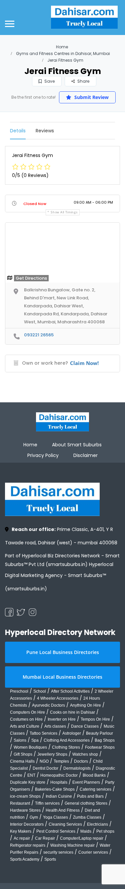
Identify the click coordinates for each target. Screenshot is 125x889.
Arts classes (55, 726)
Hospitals (58, 782)
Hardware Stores (25, 810)
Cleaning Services (65, 824)
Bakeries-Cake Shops (55, 789)
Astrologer (71, 733)
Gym (34, 817)
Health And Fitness (63, 810)
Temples (61, 761)
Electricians (97, 824)
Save (49, 81)
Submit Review (91, 97)
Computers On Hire (27, 712)
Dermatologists (77, 768)
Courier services (93, 852)
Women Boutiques (30, 747)
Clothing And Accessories (67, 740)
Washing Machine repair (72, 845)
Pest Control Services (55, 831)
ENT (31, 775)
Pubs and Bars (90, 796)
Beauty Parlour (99, 733)
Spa (35, 740)
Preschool (19, 691)
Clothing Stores (66, 747)
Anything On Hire (85, 705)
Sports (50, 859)
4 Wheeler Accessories (57, 698)
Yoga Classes (55, 817)
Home (62, 47)
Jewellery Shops (52, 754)
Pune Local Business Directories (62, 652)
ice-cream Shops (25, 796)
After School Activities (70, 691)
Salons (20, 740)
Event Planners (86, 782)
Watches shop (85, 754)
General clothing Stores (86, 803)
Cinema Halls (22, 761)
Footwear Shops (100, 747)
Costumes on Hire (26, 719)
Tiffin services (47, 803)
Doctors (81, 761)
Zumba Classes (87, 817)
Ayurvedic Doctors (48, 705)
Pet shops (105, 831)
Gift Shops (23, 754)
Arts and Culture (24, 726)
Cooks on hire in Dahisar (72, 712)
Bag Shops (105, 740)
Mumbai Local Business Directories (62, 677)
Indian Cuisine (59, 796)
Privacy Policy (43, 455)
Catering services (95, 789)
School (39, 691)
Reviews (45, 130)
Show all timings (64, 212)
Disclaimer (85, 455)
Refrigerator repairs (27, 845)
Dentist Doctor (45, 768)
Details (18, 130)
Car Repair (45, 838)
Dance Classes (85, 726)
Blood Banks (94, 775)
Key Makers (20, 831)
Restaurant (20, 803)
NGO (44, 761)
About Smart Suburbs (77, 444)
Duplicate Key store (27, 782)
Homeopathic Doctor (59, 775)
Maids (85, 831)
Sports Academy (24, 859)
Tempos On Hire (95, 719)
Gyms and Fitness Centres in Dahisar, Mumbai (63, 53)
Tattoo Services (43, 733)
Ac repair (22, 838)
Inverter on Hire (62, 719)
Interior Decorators (27, 824)
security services (58, 852)
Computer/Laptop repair (81, 838)
